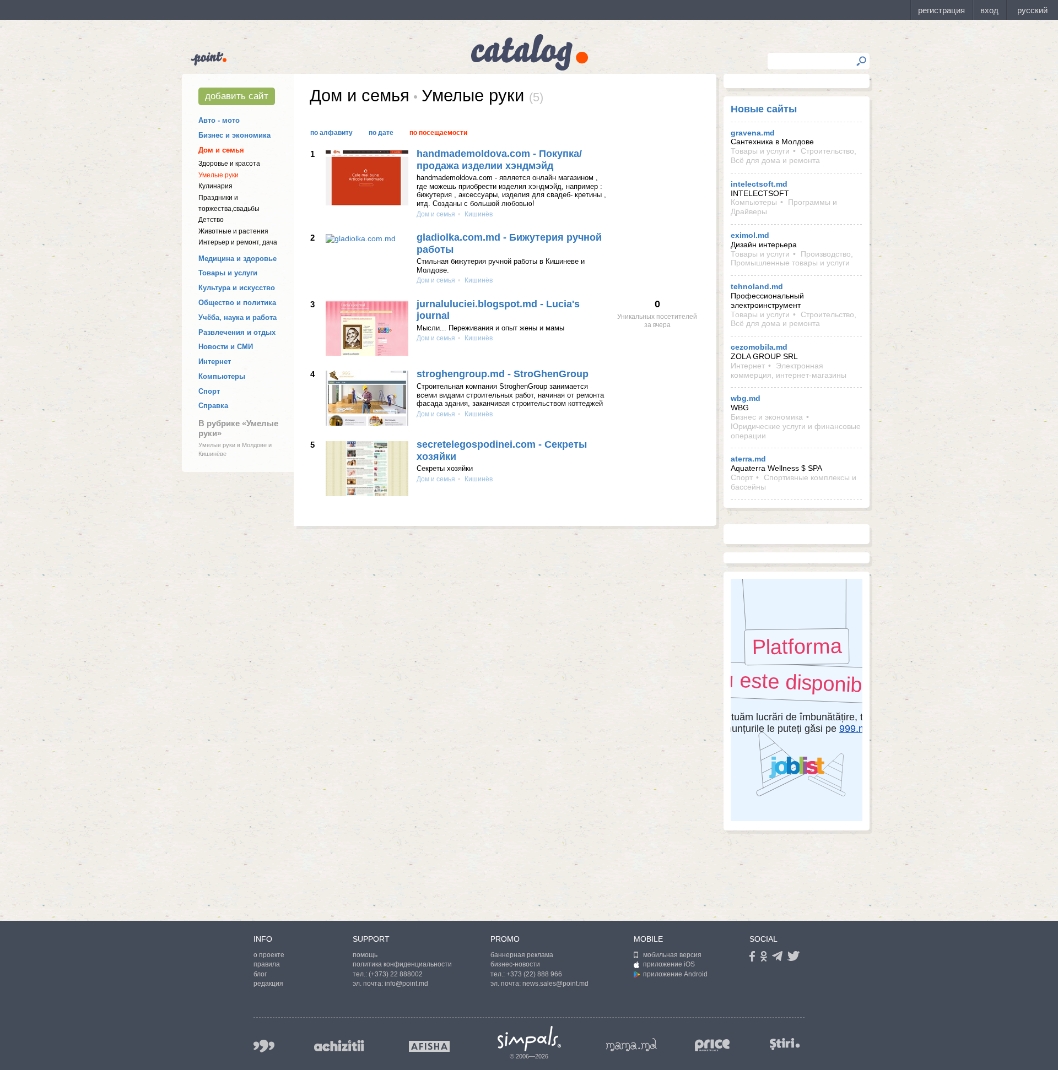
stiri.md (785, 1044)
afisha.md (429, 1046)
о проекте (268, 955)
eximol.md (750, 235)
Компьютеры (221, 376)
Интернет (214, 361)
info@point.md (406, 983)
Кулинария (215, 186)
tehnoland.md (757, 286)
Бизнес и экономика (234, 135)
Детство (211, 220)
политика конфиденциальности (402, 964)
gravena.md (753, 132)
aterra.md (748, 458)
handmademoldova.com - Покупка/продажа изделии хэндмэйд (499, 159)
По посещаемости (438, 133)
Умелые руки (218, 175)
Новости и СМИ (225, 347)
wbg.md (745, 398)
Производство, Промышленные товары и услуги (792, 258)
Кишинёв (478, 214)
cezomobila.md (759, 347)
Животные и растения (233, 231)
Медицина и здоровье (237, 258)
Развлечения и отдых (237, 332)
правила (266, 964)
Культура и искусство (236, 288)
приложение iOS (669, 964)
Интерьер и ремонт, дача (237, 242)
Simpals (529, 1038)
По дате (381, 133)
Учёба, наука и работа (237, 317)
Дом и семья (221, 150)
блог (260, 974)
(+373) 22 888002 (396, 974)
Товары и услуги (227, 273)
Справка (213, 405)
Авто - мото (219, 120)
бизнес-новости (515, 964)
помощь (365, 955)
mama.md (631, 1044)
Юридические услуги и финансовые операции (796, 431)
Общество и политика (237, 302)
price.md (712, 1045)
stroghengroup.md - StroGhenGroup (503, 373)
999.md (263, 1046)
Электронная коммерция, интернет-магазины (788, 370)
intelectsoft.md (759, 184)
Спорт (209, 391)
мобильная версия (672, 955)
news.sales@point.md (555, 983)
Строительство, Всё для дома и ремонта (793, 155)
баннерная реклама (521, 955)
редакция (268, 983)
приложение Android (675, 974)
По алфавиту (331, 133)
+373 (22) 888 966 (534, 974)
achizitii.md (339, 1046)
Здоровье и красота (229, 163)
